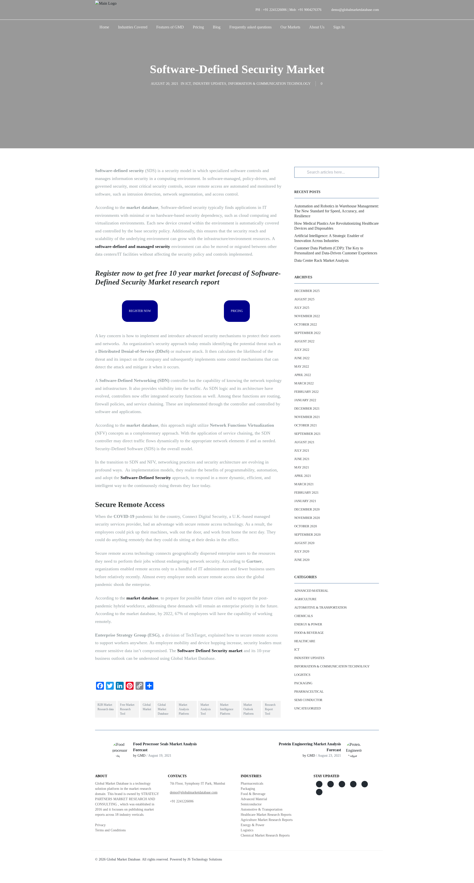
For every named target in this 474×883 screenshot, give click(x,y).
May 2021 (301, 467)
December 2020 (307, 509)
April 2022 (302, 375)
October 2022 (305, 324)
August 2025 (304, 299)
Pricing (198, 27)
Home (104, 27)
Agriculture (305, 599)
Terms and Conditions (110, 830)
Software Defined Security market (209, 650)
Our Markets (290, 27)
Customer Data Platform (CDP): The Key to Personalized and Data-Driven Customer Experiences (335, 250)
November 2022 (307, 316)
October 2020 (305, 526)
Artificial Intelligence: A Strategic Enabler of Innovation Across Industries (328, 238)
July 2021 (301, 450)
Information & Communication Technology (269, 84)
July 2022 (301, 350)
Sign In (339, 27)
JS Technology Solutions (204, 859)
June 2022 (302, 358)
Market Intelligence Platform (226, 709)
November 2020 (307, 518)
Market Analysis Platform (184, 709)
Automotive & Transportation (320, 607)
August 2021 (304, 442)
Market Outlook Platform (248, 709)
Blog (216, 27)
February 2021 (306, 492)
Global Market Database (163, 709)
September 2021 (307, 434)
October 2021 (305, 425)
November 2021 (307, 417)
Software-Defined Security (145, 477)
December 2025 (307, 291)
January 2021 (305, 501)
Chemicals (303, 616)
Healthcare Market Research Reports (266, 815)
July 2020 (301, 551)
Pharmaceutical (309, 691)
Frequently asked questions (250, 27)
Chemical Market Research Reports (265, 835)
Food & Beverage (309, 633)
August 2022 (304, 341)
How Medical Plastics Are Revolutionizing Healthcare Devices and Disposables (336, 225)
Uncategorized (307, 708)
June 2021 (302, 459)
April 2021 (302, 476)
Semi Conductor (308, 700)
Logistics (302, 675)
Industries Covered (132, 27)
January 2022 (305, 400)
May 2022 (301, 366)
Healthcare (304, 641)
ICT (188, 84)
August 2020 (304, 543)
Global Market (147, 707)
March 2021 (304, 484)
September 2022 (307, 333)
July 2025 (301, 307)
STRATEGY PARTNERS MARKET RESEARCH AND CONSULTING (127, 799)
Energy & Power (308, 624)
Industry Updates (209, 84)
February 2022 (306, 392)
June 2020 (302, 560)
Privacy (100, 825)
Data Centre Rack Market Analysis (321, 260)
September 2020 (307, 534)
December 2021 (307, 408)
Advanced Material (311, 591)
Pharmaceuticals (252, 783)
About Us (316, 27)
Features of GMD (170, 27)
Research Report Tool (270, 709)
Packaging (303, 683)
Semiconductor (251, 804)
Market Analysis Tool (205, 709)
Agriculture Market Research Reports (267, 820)
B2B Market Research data (106, 707)
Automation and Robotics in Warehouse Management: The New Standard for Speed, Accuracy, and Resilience (336, 211)
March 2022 (304, 383)
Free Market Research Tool (127, 709)
